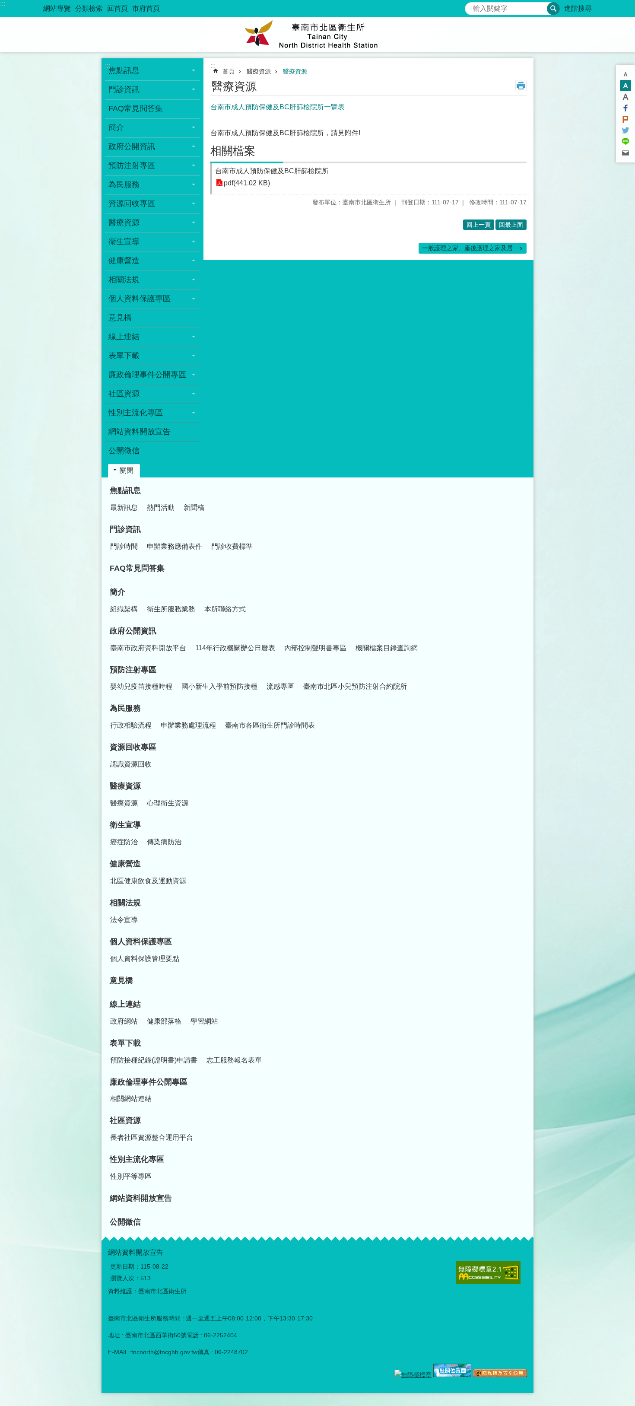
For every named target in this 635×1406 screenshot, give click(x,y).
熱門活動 (161, 507)
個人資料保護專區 (141, 941)
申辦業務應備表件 (174, 546)
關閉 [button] (126, 470)
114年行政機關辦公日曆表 (235, 648)
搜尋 (472, 6)
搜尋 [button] (553, 8)
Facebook (625, 108)
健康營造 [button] (124, 260)
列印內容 (521, 85)
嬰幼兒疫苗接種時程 (141, 686)
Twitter (625, 130)
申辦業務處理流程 (188, 725)
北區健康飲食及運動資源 (148, 880)
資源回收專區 (133, 747)
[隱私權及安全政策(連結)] (500, 1374)
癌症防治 (124, 842)
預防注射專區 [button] (131, 165)
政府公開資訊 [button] (131, 146)
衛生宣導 (125, 825)
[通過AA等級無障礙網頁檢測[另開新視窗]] (488, 1272)
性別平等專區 (131, 1176)
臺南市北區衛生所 (317, 34)
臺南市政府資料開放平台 (148, 648)
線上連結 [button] (124, 336)
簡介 (117, 592)
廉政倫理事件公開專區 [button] (147, 374)
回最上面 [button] (511, 224)
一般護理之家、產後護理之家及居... (470, 248)
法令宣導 (124, 919)
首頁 (228, 71)
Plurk (625, 119)
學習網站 (204, 1021)
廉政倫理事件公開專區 (148, 1082)
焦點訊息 (125, 490)
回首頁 (117, 8)
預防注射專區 (133, 669)
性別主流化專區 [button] (135, 412)
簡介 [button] (116, 127)
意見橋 (120, 317)
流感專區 (280, 686)
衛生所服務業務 (171, 609)
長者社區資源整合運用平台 (151, 1137)
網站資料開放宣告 (139, 431)
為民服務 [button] (124, 184)
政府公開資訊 (133, 631)
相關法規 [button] (124, 279)
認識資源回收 (131, 764)
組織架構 (124, 609)
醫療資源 (259, 71)
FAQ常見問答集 (135, 108)
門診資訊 (125, 529)
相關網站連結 (131, 1098)
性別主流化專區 (137, 1159)
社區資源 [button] (124, 393)
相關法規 (125, 902)
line (625, 141)
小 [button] (625, 74)
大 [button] (625, 96)
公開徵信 (124, 450)
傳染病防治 (164, 842)
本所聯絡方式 (225, 609)
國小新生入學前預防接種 (219, 686)
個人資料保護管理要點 (144, 958)
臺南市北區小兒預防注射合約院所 (355, 686)
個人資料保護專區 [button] (139, 298)
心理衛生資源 (167, 803)
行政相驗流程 (131, 725)
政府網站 (124, 1021)
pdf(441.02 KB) (247, 183)
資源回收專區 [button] (131, 203)
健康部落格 (164, 1021)
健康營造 (125, 863)
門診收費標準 (232, 546)
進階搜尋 (578, 8)
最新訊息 (124, 507)
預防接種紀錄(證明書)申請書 (153, 1060)
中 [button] (625, 85)
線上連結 (125, 1004)
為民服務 (125, 708)
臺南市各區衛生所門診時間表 (270, 725)
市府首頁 (146, 8)
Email (625, 153)
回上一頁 (479, 224)
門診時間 (124, 546)
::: (2, 3)
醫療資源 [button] (124, 222)
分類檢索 (89, 8)
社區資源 (125, 1120)
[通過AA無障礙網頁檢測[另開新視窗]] (413, 1374)
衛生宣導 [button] (124, 241)
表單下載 (125, 1043)
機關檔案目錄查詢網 (387, 648)
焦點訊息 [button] (124, 70)
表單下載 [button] (124, 355)
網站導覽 (57, 8)
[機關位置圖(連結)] (452, 1374)
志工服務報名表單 (234, 1060)
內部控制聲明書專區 (315, 648)
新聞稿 (194, 507)
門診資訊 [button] (124, 89)
